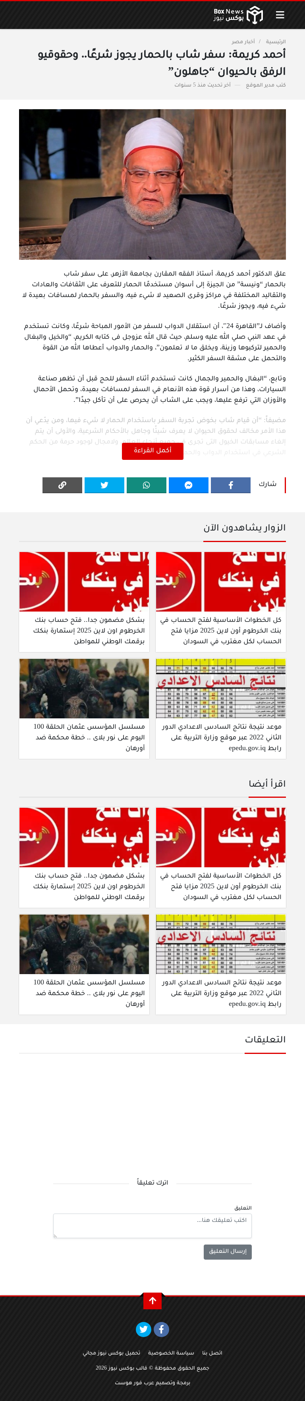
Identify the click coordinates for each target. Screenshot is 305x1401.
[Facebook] (231, 485)
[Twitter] (104, 485)
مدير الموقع (260, 86)
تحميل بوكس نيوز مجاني (111, 1354)
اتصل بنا (212, 1354)
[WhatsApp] (146, 485)
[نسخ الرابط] (62, 485)
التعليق (243, 1209)
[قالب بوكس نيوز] (238, 15)
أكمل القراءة (153, 451)
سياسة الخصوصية (171, 1354)
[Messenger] (188, 485)
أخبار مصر (243, 42)
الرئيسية (276, 42)
